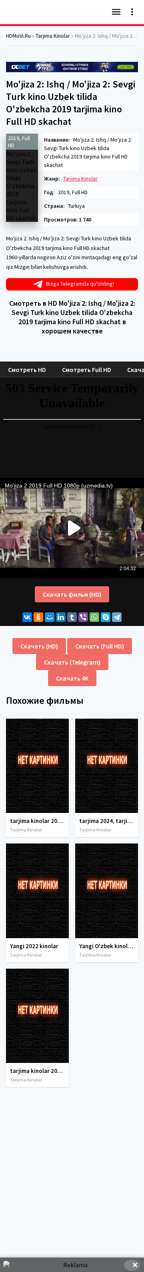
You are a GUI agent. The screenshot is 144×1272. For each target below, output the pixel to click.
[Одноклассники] (38, 617)
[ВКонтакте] (27, 617)
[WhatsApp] (94, 617)
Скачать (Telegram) (72, 662)
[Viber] (83, 617)
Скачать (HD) (39, 646)
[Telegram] (117, 617)
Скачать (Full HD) (99, 646)
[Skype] (105, 617)
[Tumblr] (72, 617)
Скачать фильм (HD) (72, 594)
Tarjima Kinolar (80, 178)
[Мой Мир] (49, 617)
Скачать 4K (72, 678)
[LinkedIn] (61, 617)
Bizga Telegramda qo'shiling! (80, 283)
